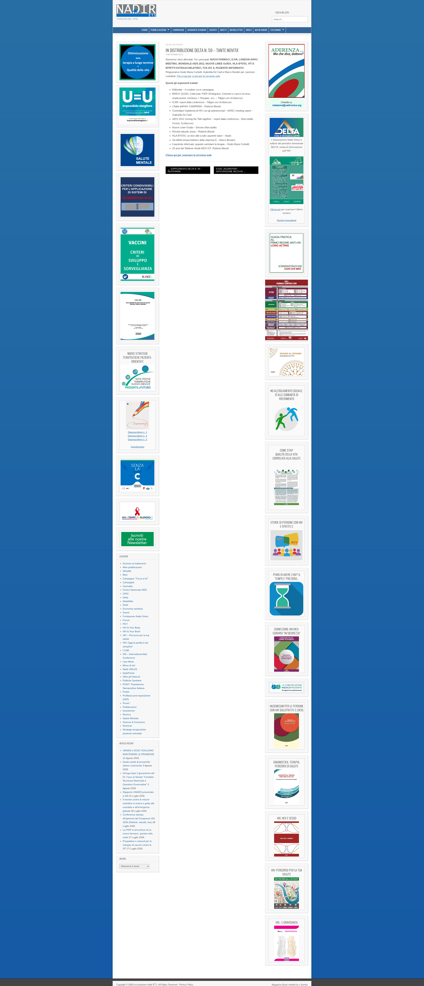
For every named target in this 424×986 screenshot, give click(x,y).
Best (125, 575)
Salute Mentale (130, 718)
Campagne (178, 30)
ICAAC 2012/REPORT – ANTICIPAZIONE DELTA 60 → (230, 170)
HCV (125, 624)
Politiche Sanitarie (132, 680)
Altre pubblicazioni (132, 567)
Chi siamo (275, 30)
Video (249, 30)
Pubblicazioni (158, 30)
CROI (126, 593)
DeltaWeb (128, 601)
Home (145, 30)
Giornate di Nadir (196, 30)
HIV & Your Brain (131, 631)
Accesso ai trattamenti (134, 563)
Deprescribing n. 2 (137, 436)
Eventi (126, 612)
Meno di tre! (129, 665)
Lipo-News (128, 661)
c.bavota (303, 984)
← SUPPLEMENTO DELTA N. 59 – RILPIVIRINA (185, 170)
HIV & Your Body (131, 627)
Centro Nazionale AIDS (135, 590)
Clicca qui (275, 209)
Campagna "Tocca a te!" (135, 578)
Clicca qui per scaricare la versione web (198, 76)
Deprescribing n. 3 (137, 439)
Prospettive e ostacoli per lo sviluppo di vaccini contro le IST (137, 845)
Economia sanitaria (133, 609)
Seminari (127, 726)
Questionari (129, 710)
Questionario (137, 447)
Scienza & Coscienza (134, 722)
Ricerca (127, 714)
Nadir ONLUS (130, 669)
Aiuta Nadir (261, 30)
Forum (126, 620)
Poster (126, 692)
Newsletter (236, 30)
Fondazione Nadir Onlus (135, 616)
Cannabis (128, 586)
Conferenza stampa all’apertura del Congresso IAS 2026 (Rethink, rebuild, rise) (139, 818)
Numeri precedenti (286, 220)
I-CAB (126, 650)
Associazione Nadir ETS (145, 984)
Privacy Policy (186, 984)
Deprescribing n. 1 (137, 432)
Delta (125, 597)
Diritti (223, 30)
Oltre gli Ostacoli (131, 677)
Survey (213, 30)
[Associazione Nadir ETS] (136, 9)
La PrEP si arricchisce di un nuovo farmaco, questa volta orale (138, 834)
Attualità (127, 571)
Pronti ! (126, 703)
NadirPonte (128, 673)
